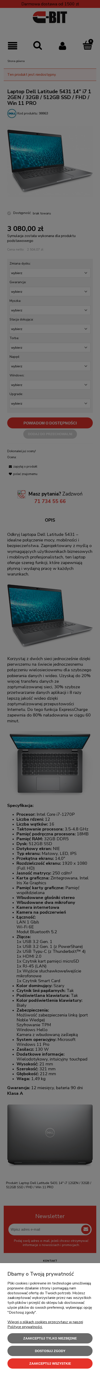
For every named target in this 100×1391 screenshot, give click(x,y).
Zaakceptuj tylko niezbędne (50, 1338)
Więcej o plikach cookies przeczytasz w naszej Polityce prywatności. (45, 1324)
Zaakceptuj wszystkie (50, 1363)
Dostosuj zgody (50, 1351)
